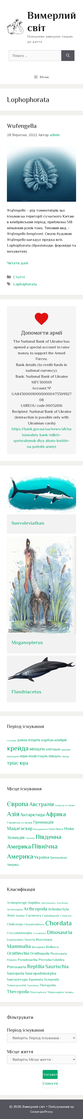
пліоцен (54, 756)
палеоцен (13, 756)
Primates (12, 960)
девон (22, 740)
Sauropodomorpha (40, 973)
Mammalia (19, 946)
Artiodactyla (58, 909)
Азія (13, 814)
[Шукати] (67, 55)
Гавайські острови (19, 822)
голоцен (11, 740)
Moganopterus (27, 642)
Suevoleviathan (28, 523)
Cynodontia (39, 933)
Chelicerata (15, 924)
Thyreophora (38, 992)
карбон (47, 740)
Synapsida (51, 979)
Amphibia (33, 902)
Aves (11, 915)
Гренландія (43, 822)
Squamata (36, 979)
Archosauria (15, 909)
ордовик (66, 749)
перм (23, 756)
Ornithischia (18, 953)
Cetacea (65, 915)
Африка (56, 814)
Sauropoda (15, 973)
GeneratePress (41, 1111)
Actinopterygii (17, 902)
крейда (18, 748)
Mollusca (52, 947)
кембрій (60, 740)
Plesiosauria (58, 953)
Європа (17, 804)
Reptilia (35, 966)
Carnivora (33, 915)
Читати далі (17, 263)
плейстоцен (37, 756)
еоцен (34, 739)
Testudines (33, 985)
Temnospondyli (16, 985)
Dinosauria (59, 932)
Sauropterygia (17, 979)
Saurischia (57, 966)
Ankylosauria (48, 902)
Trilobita (69, 992)
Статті (19, 277)
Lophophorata (25, 284)
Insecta (29, 939)
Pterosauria (16, 967)
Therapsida (48, 985)
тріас (13, 763)
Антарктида (32, 814)
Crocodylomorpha (19, 933)
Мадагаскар (20, 828)
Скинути (50, 1083)
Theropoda (18, 991)
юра (24, 763)
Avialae (20, 915)
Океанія (30, 838)
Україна (41, 857)
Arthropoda (35, 908)
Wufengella (22, 125)
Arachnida (62, 902)
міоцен (37, 749)
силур (65, 756)
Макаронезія (40, 829)
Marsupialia (38, 947)
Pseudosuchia (28, 960)
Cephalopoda (50, 915)
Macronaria (44, 939)
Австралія (41, 804)
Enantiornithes (15, 939)
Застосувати (50, 1074)
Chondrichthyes (34, 924)
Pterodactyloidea (51, 960)
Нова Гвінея (56, 829)
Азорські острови (64, 805)
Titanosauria (55, 992)
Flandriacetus (26, 692)
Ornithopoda (39, 953)
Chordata (58, 923)
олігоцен (53, 749)
